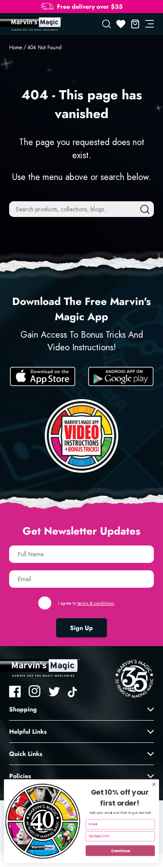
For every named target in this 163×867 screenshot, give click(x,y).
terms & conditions (95, 603)
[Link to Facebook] (15, 691)
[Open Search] (106, 24)
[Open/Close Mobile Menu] (149, 24)
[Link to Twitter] (54, 691)
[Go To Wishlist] (120, 24)
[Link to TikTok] (74, 691)
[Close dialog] (153, 784)
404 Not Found (44, 47)
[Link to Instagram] (35, 691)
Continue (120, 850)
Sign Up (81, 627)
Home (15, 47)
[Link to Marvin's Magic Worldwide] (35, 24)
